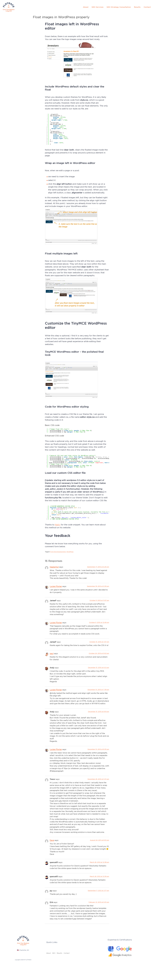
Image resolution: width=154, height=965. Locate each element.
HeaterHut (54, 567)
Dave (52, 840)
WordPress (69, 551)
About (85, 7)
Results (137, 7)
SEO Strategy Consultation (119, 7)
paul (51, 653)
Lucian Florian (56, 586)
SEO (53, 953)
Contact (147, 7)
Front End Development (58, 551)
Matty (57, 525)
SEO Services (97, 7)
